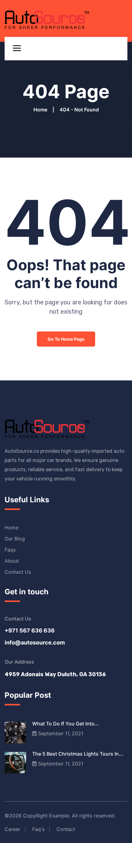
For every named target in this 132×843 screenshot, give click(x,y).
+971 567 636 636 (30, 630)
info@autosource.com (35, 642)
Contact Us (18, 572)
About (12, 561)
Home (41, 109)
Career (12, 829)
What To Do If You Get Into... (65, 724)
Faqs (10, 550)
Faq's (38, 829)
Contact (65, 829)
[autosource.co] (47, 18)
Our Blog (15, 539)
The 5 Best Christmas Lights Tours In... (77, 754)
